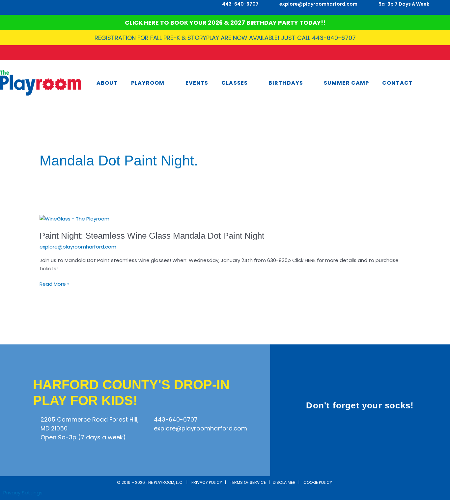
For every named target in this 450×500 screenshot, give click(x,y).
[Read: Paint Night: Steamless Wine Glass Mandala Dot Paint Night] (74, 218)
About (107, 83)
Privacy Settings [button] (22, 492)
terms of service (248, 482)
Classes (234, 83)
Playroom (148, 83)
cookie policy (318, 482)
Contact (397, 83)
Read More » (55, 283)
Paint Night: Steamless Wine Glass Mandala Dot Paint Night (152, 236)
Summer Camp (346, 83)
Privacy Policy (206, 482)
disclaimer (284, 482)
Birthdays (285, 83)
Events (197, 83)
